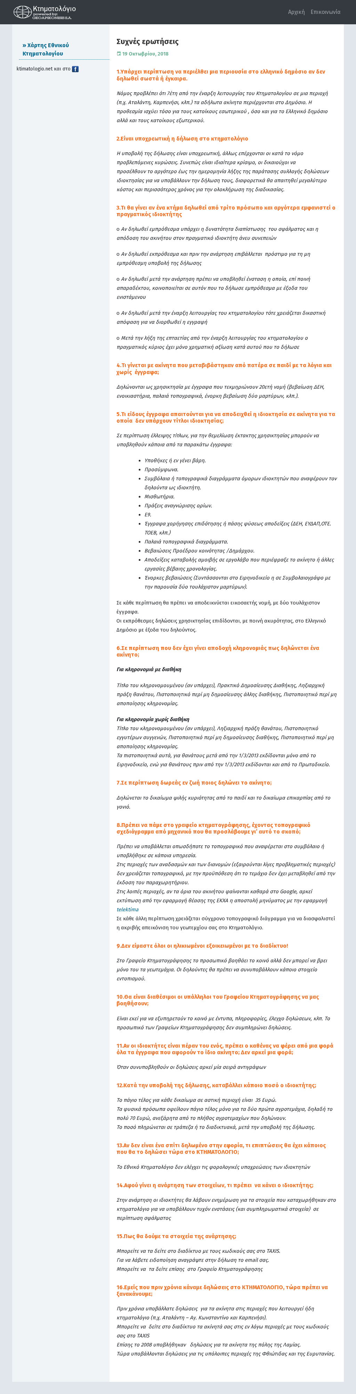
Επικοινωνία (325, 12)
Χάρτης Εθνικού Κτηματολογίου (46, 49)
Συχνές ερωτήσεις (147, 41)
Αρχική (296, 12)
